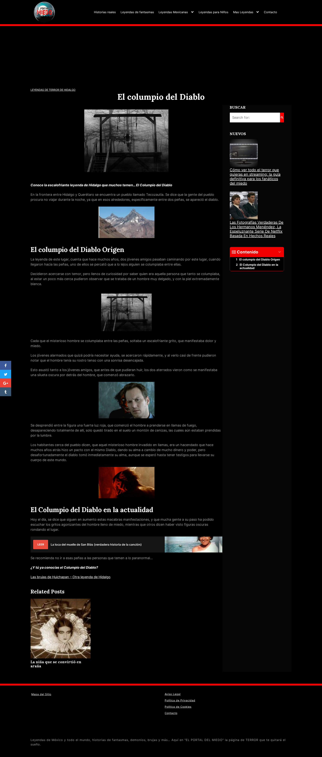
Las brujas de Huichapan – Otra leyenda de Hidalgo (71, 577)
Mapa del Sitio (41, 694)
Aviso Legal (173, 694)
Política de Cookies (178, 706)
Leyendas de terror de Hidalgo (53, 89)
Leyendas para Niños (213, 12)
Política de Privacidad (180, 700)
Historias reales (105, 12)
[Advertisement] (161, 54)
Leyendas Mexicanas (173, 12)
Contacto (270, 12)
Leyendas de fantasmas (137, 12)
